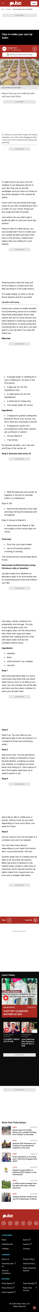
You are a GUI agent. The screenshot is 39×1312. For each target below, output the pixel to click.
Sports (25, 1240)
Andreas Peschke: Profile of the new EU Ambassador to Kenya (25, 1198)
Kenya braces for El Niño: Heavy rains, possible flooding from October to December (24, 1132)
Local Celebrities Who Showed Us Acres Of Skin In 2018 (27, 1042)
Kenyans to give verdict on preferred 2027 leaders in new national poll (25, 1172)
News (15, 1127)
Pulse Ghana (7, 1288)
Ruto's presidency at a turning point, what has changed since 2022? (25, 1159)
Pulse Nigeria (7, 1283)
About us (5, 1259)
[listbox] (20, 1036)
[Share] (34, 49)
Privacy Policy (29, 1259)
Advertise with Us (7, 1264)
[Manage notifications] (34, 1307)
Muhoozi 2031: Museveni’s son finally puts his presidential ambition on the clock (24, 1145)
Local (15, 1167)
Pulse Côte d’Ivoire (27, 1289)
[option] (11, 1036)
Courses (26, 1248)
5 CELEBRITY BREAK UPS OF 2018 (11, 1040)
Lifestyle (8, 9)
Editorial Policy (29, 1263)
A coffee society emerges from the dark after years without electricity (25, 1185)
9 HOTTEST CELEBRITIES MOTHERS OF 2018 (15, 1013)
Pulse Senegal (28, 1283)
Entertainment (7, 1244)
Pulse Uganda (7, 1292)
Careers (26, 1244)
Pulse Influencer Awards (29, 1269)
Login (34, 3)
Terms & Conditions (6, 1271)
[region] (19, 1036)
